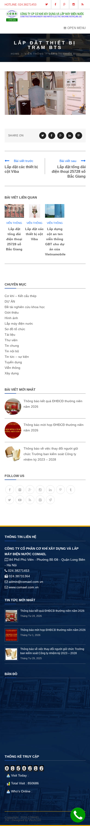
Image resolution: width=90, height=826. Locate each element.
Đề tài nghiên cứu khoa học (25, 307)
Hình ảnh (11, 318)
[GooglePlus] (30, 489)
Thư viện (11, 340)
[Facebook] (9, 489)
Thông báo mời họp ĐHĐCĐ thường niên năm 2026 (53, 630)
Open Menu (76, 28)
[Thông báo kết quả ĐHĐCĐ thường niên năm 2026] (13, 406)
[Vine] (50, 499)
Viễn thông (14, 223)
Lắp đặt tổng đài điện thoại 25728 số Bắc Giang (69, 172)
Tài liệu (10, 334)
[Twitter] (9, 499)
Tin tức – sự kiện (17, 356)
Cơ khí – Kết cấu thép (20, 296)
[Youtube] (19, 499)
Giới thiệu (12, 312)
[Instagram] (40, 489)
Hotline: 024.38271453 (20, 4)
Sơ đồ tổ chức (15, 329)
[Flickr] (19, 489)
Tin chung (12, 345)
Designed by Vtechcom (26, 820)
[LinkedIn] (50, 489)
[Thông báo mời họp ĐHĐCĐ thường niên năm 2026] (13, 430)
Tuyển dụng (13, 362)
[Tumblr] (70, 489)
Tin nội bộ (12, 351)
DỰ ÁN (10, 301)
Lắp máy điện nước (19, 323)
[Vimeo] (40, 499)
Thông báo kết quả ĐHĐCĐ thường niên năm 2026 (52, 610)
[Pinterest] (60, 489)
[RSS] (30, 499)
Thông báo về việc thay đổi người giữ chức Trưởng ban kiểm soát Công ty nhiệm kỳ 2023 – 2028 (51, 454)
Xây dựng (12, 373)
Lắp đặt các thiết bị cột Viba (34, 234)
